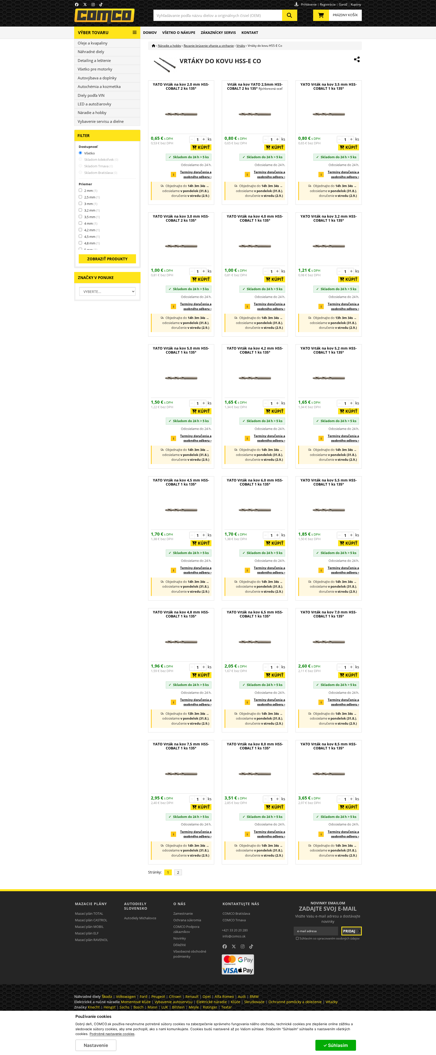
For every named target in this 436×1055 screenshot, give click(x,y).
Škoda (107, 996)
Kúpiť (202, 147)
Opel (207, 996)
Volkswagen (126, 996)
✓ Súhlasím (335, 1045)
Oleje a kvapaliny (92, 42)
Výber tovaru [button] (93, 32)
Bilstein (178, 1007)
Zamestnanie (183, 913)
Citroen (175, 996)
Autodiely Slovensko (135, 906)
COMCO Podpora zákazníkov (186, 929)
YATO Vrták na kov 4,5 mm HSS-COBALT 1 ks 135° (181, 482)
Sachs (124, 1007)
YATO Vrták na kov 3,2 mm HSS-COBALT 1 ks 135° (329, 218)
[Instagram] (93, 4)
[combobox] (225, 15)
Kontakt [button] (249, 32)
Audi (242, 996)
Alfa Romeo (224, 996)
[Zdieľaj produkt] (357, 59)
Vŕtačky (332, 1001)
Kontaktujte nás (241, 903)
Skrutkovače (254, 1001)
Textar (226, 1007)
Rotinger (210, 1007)
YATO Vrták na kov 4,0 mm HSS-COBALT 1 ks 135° (255, 218)
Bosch (138, 1007)
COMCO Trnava (234, 920)
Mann (152, 1007)
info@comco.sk (234, 936)
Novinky (179, 938)
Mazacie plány (91, 903)
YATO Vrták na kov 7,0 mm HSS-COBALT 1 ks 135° (329, 614)
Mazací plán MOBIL (89, 926)
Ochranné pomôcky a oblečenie (295, 1001)
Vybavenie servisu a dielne (101, 121)
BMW (254, 996)
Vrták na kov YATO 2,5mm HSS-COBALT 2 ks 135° (255, 86)
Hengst (110, 1007)
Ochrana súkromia (187, 920)
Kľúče (235, 1001)
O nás (179, 903)
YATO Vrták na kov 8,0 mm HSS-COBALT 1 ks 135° (255, 746)
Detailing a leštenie (94, 60)
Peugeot (158, 996)
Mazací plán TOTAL (89, 913)
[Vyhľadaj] (289, 15)
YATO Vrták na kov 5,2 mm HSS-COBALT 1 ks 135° (329, 350)
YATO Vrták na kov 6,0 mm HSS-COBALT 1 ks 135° (255, 482)
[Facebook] (76, 4)
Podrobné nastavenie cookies (112, 1034)
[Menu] (135, 30)
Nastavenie (96, 1045)
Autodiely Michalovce (140, 918)
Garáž (343, 4)
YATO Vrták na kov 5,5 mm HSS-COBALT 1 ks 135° (329, 482)
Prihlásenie (309, 4)
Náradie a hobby (92, 112)
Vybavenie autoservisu (174, 1001)
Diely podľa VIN (91, 95)
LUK (164, 1007)
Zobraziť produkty (107, 258)
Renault (192, 996)
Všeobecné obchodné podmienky (189, 954)
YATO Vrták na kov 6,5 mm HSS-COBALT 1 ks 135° (255, 614)
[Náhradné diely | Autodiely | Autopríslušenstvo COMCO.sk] (153, 45)
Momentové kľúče (136, 1001)
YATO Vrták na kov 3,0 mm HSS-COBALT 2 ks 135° (181, 218)
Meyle (194, 1007)
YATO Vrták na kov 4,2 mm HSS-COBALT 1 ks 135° (255, 350)
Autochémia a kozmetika (99, 86)
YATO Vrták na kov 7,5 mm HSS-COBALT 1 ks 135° (181, 746)
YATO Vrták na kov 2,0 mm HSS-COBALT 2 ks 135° (181, 86)
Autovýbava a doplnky (97, 77)
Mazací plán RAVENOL (91, 939)
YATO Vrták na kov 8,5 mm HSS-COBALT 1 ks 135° (329, 746)
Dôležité (179, 945)
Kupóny (356, 4)
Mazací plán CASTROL (91, 920)
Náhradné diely (91, 51)
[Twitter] (85, 4)
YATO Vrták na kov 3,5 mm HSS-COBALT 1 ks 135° (329, 86)
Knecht (94, 1007)
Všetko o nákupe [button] (178, 32)
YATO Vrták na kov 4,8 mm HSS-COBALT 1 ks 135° (181, 614)
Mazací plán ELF (87, 933)
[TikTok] (101, 4)
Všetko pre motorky (95, 69)
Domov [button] (150, 32)
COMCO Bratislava (236, 913)
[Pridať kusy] (203, 139)
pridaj (349, 931)
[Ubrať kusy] (192, 139)
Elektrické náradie (212, 1001)
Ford (143, 996)
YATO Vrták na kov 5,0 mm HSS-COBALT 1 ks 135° (181, 350)
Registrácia (328, 4)
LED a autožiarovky (94, 103)
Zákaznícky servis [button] (218, 32)
